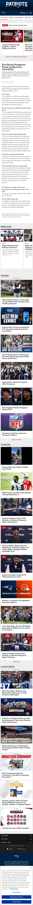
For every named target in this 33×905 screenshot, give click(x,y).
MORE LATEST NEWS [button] (16, 439)
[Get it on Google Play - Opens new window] (22, 850)
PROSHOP (23, 13)
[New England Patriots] (16, 857)
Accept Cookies (16, 901)
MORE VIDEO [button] (16, 661)
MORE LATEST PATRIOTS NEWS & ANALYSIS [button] (16, 56)
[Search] (27, 13)
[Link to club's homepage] (3, 12)
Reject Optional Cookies (16, 897)
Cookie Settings (16, 892)
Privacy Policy (14, 889)
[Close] (31, 868)
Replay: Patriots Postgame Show (18, 25)
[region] (16, 885)
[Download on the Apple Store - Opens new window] (10, 849)
